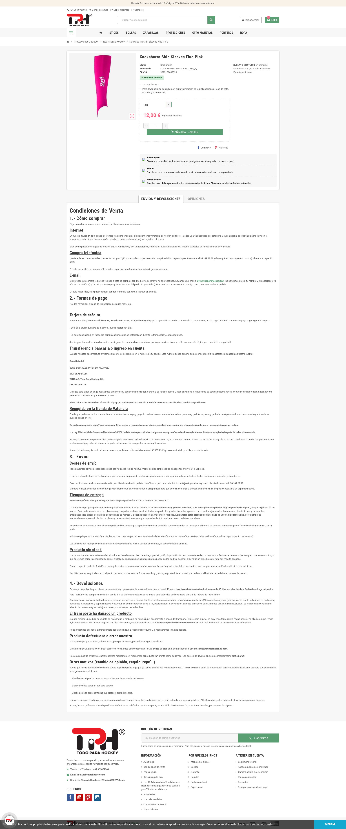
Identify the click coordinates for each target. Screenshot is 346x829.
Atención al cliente (200, 762)
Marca (143, 65)
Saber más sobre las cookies (255, 824)
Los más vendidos (152, 799)
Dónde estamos (98, 9)
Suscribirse (260, 738)
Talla (145, 104)
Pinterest (223, 147)
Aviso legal (148, 762)
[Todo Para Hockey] (79, 19)
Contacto (139, 9)
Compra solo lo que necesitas (253, 772)
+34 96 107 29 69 (78, 9)
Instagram (97, 797)
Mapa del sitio (150, 809)
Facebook (70, 797)
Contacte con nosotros (155, 804)
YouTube (79, 797)
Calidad (194, 767)
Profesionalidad (199, 782)
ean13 (143, 72)
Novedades (149, 794)
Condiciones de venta (154, 767)
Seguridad (243, 782)
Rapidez (195, 777)
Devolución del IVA (153, 777)
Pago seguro (149, 772)
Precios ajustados (247, 777)
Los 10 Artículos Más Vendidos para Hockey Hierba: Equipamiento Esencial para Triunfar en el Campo (160, 786)
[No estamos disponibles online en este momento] (9, 820)
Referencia (145, 68)
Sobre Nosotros (121, 9)
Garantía (195, 772)
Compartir (206, 147)
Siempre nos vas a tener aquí (252, 787)
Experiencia (197, 787)
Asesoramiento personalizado (253, 767)
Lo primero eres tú (247, 762)
